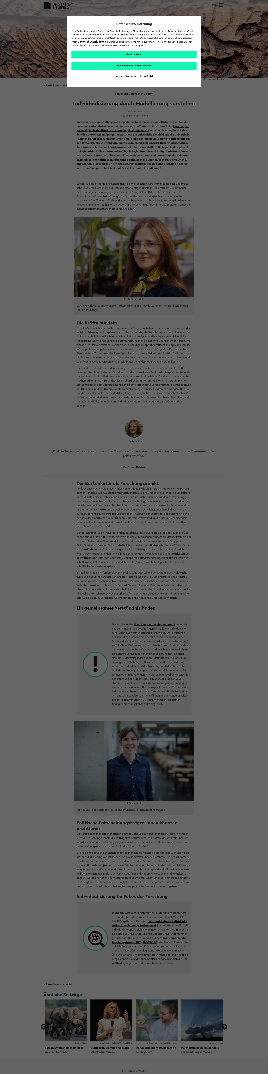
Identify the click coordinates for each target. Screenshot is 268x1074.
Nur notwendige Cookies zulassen (134, 66)
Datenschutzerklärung (91, 41)
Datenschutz (131, 76)
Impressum (119, 76)
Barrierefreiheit (147, 76)
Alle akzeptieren (134, 54)
